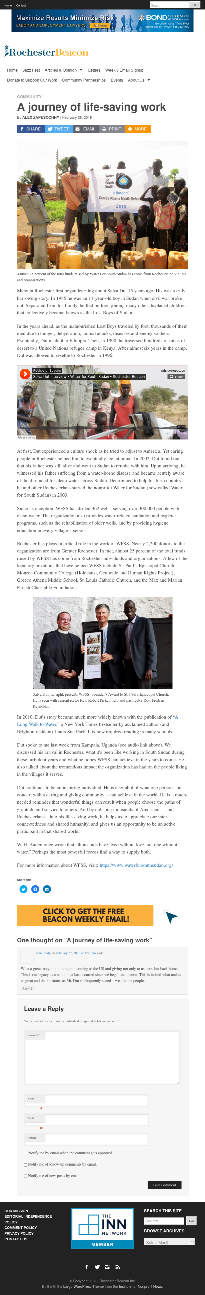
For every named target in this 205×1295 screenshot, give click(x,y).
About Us (137, 80)
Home (8, 5)
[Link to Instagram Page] (109, 1264)
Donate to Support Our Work (32, 80)
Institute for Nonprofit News (140, 1286)
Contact (21, 5)
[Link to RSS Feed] (118, 1264)
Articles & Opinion (61, 70)
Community (29, 97)
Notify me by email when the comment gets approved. (70, 1152)
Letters (94, 70)
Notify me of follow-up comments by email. (62, 1164)
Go (191, 1220)
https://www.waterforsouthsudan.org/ (136, 865)
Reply (27, 988)
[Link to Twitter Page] (98, 1264)
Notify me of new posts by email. (54, 1175)
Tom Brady (43, 953)
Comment (34, 1035)
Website (32, 1137)
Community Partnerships (84, 80)
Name (35, 1099)
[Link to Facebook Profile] (88, 1264)
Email (35, 1119)
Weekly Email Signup (124, 70)
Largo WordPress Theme (83, 1286)
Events (117, 80)
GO (195, 4)
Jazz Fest (31, 70)
